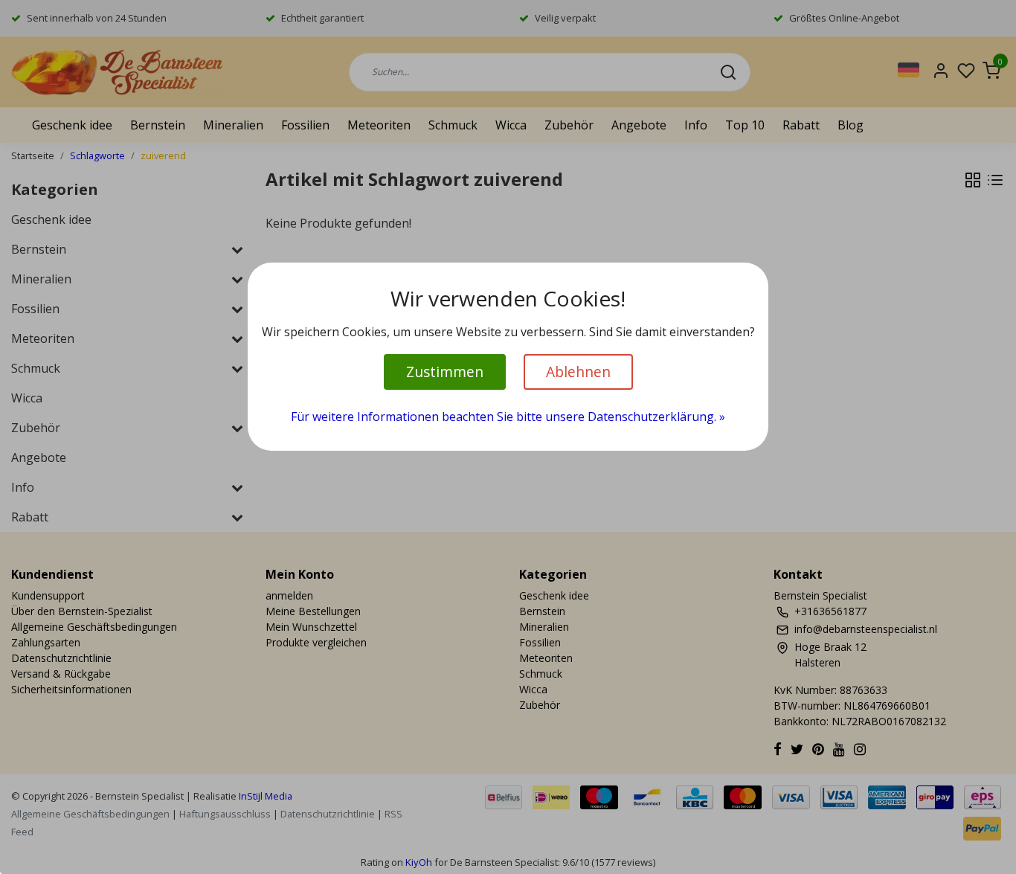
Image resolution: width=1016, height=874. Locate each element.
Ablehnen (578, 372)
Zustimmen (444, 372)
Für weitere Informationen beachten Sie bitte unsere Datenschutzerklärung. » (508, 416)
